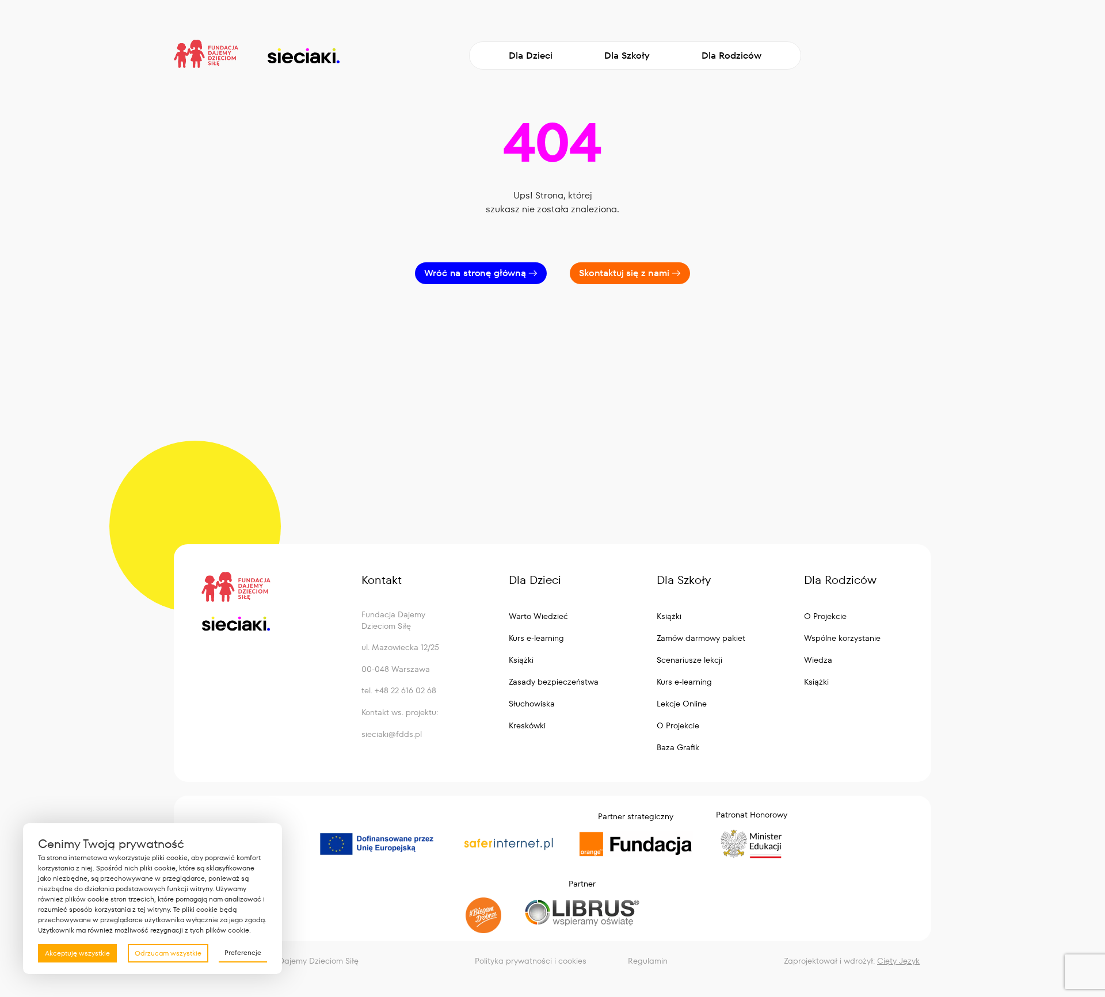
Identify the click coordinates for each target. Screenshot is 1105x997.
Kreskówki (527, 725)
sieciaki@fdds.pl (391, 734)
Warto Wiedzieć (538, 616)
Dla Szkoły (627, 55)
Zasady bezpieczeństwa (554, 681)
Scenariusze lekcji (689, 660)
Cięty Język (898, 961)
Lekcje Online (682, 703)
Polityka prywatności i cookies (530, 961)
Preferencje (242, 952)
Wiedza (818, 660)
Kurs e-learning (536, 638)
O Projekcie (678, 725)
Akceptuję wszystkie (77, 953)
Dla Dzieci (530, 55)
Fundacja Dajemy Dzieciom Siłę (300, 961)
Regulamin (648, 961)
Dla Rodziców (731, 55)
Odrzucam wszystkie (168, 953)
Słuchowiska (532, 703)
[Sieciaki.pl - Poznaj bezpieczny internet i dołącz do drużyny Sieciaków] (303, 56)
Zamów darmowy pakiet (701, 638)
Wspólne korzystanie (842, 638)
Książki (521, 660)
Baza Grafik (678, 747)
